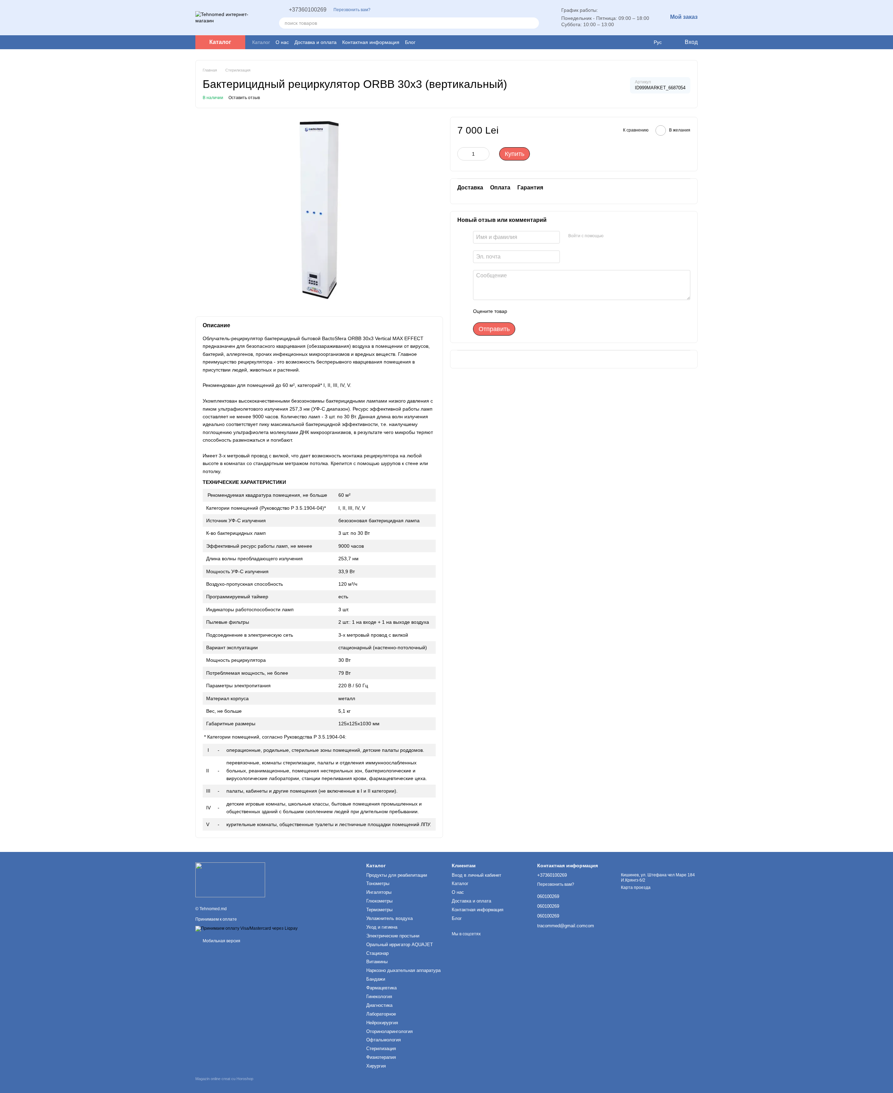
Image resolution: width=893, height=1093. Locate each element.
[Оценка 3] (541, 311)
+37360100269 (308, 10)
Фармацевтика (381, 987)
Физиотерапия (381, 1057)
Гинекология (379, 996)
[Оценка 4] (552, 311)
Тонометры (377, 883)
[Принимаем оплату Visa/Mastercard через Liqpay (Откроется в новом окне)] (246, 928)
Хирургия (376, 1066)
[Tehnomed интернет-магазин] (230, 879)
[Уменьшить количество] (462, 154)
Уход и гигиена (381, 927)
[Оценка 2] (529, 311)
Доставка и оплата (315, 42)
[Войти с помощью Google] (611, 236)
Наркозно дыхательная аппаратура (403, 970)
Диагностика (379, 1005)
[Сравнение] (643, 42)
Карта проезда (636, 887)
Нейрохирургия (382, 1022)
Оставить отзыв (244, 97)
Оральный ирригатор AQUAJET (399, 944)
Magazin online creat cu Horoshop (224, 1079)
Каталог (261, 42)
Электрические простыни (392, 935)
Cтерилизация (381, 1048)
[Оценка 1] (518, 311)
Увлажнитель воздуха (389, 918)
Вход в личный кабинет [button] (476, 875)
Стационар (377, 953)
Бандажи (375, 979)
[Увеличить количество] (484, 154)
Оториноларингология (389, 1031)
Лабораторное (381, 1014)
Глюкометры (379, 901)
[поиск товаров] (533, 23)
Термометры (379, 909)
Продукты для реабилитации (396, 875)
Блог (410, 42)
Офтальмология (383, 1039)
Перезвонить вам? (351, 9)
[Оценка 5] (563, 311)
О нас (282, 42)
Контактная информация (370, 42)
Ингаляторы (378, 892)
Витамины (377, 961)
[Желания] (629, 42)
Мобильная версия (221, 940)
